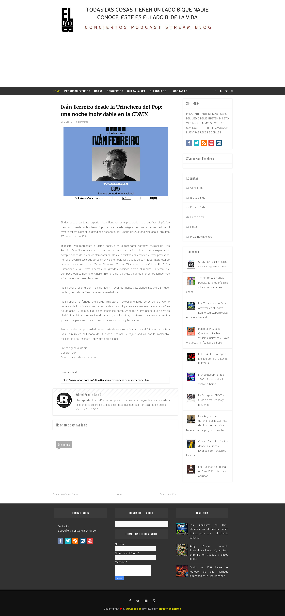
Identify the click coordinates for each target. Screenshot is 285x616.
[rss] (232, 91)
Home (56, 91)
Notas (194, 226)
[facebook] (215, 91)
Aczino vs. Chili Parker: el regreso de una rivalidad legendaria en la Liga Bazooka (209, 571)
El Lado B (96, 394)
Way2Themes (134, 608)
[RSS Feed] (204, 143)
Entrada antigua (169, 494)
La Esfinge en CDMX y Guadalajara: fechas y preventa (211, 400)
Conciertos (196, 187)
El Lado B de (197, 197)
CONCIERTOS (115, 91)
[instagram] (220, 91)
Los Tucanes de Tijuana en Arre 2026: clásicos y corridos (212, 471)
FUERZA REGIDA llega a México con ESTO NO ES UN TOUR (213, 359)
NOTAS (98, 91)
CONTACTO (180, 91)
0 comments (82, 122)
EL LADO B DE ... (159, 91)
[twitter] (226, 91)
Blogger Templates (169, 608)
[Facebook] (189, 143)
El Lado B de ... (199, 207)
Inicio (118, 494)
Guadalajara (136, 91)
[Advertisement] (142, 62)
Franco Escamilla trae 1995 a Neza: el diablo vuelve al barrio (211, 379)
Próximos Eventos (77, 91)
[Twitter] (196, 143)
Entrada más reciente (65, 494)
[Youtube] (211, 143)
